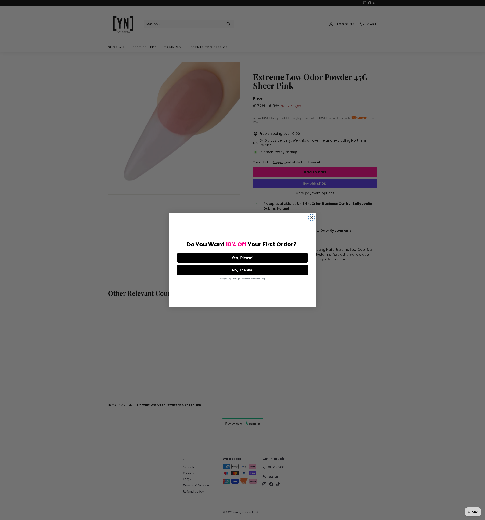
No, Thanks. (242, 270)
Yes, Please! (242, 257)
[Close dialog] (311, 217)
